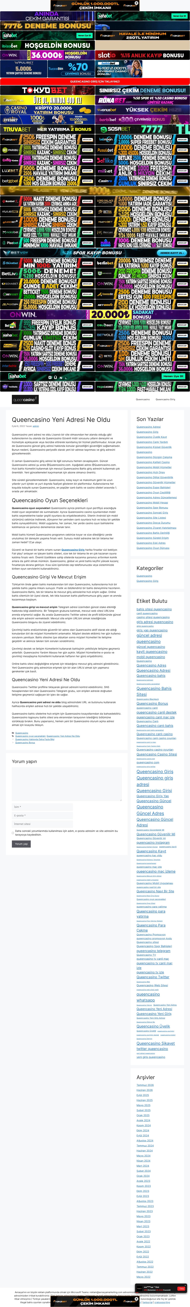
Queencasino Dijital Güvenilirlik (155, 477)
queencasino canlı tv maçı (146, 742)
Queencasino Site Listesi (151, 517)
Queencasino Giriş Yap (153, 796)
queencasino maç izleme (156, 871)
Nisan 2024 (143, 1160)
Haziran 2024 (145, 1150)
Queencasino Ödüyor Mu (146, 1022)
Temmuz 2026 (145, 1085)
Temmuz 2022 (145, 1266)
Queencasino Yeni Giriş (154, 1014)
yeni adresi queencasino (146, 1053)
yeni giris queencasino (151, 1057)
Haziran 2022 (145, 1271)
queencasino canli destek (156, 712)
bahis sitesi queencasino (154, 609)
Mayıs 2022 (143, 1276)
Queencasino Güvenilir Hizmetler (156, 482)
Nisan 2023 (143, 1221)
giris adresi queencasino (155, 622)
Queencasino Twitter (153, 977)
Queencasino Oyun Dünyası (153, 548)
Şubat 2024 (144, 1170)
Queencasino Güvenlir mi (151, 838)
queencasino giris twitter (146, 767)
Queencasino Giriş (165, 399)
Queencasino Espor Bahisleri (153, 487)
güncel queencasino (151, 647)
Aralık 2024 (143, 1120)
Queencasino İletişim (144, 1039)
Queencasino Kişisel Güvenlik (154, 447)
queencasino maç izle (149, 866)
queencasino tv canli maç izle (154, 965)
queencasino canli (147, 707)
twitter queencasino (152, 1049)
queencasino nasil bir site (149, 887)
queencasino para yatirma (152, 906)
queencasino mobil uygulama (147, 880)
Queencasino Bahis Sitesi (154, 691)
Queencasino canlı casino (155, 734)
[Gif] (95, 191)
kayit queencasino (152, 651)
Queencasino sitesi (148, 942)
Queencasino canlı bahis (155, 725)
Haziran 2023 (145, 1211)
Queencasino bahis (151, 675)
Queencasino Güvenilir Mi (156, 834)
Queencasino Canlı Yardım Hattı (148, 746)
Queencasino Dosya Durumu (153, 522)
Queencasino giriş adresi (155, 781)
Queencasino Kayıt (151, 851)
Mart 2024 (143, 1165)
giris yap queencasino (152, 630)
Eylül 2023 (143, 1196)
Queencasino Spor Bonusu (152, 507)
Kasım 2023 (144, 1186)
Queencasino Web (143, 982)
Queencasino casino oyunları (155, 749)
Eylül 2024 (143, 1135)
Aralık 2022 (143, 1241)
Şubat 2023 (144, 1231)
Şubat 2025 (144, 1110)
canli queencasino (147, 613)
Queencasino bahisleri (145, 680)
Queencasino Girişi (154, 790)
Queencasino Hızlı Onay (151, 472)
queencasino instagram (153, 842)
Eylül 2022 (143, 1256)
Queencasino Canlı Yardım (152, 442)
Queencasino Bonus (25, 742)
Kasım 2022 (144, 1246)
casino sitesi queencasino (153, 617)
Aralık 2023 (143, 1180)
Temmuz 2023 (145, 1206)
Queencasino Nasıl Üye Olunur (148, 896)
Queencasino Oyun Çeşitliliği (153, 492)
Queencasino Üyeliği (146, 1031)
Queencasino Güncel (154, 801)
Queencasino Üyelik (153, 1026)
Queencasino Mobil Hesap (152, 502)
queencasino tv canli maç (153, 958)
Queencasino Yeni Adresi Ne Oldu (63, 736)
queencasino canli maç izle (156, 717)
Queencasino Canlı (147, 721)
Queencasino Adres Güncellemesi (157, 497)
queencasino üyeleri (167, 1035)
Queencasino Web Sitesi (152, 985)
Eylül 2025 (143, 1095)
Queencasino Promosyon (151, 934)
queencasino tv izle (150, 972)
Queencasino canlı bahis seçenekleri (150, 730)
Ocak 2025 (143, 1115)
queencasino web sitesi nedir (148, 990)
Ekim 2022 (143, 1251)
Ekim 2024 (143, 1130)
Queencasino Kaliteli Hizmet (147, 847)
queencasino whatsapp (148, 997)
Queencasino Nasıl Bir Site (155, 891)
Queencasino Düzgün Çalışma (154, 457)
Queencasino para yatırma (151, 913)
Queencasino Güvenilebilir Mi (150, 830)
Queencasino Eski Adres (151, 543)
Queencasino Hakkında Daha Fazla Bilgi (34, 739)
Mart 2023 (143, 1226)
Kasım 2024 (144, 1125)
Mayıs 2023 (144, 1216)
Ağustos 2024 (145, 1140)
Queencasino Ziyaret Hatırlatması (156, 527)
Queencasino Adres (151, 665)
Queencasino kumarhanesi (146, 863)
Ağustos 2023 (145, 1201)
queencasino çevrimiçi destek (148, 1035)
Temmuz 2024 (145, 1145)
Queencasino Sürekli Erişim (153, 537)
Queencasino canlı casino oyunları (156, 738)
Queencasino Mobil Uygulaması (155, 883)
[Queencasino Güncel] (25, 399)
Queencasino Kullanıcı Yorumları (148, 860)
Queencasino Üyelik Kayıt (152, 437)
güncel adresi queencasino (149, 638)
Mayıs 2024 (144, 1155)
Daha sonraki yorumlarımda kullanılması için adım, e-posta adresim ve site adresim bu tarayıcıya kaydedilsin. (66, 832)
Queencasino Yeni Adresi (154, 1009)
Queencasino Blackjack (148, 699)
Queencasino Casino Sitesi (157, 754)
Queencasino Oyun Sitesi (146, 903)
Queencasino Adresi (149, 426)
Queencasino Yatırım (144, 1005)
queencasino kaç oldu (149, 855)
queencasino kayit (167, 847)
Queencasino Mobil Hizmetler (154, 467)
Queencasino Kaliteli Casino (153, 462)
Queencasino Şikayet (156, 1043)
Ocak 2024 (143, 1175)
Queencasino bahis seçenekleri (148, 684)
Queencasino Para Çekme (151, 927)
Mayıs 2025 (143, 1105)
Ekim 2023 (143, 1191)
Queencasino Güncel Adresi (155, 822)
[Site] (47, 139)
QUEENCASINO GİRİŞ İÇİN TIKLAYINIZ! (95, 81)
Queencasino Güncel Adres (150, 810)
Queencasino (143, 399)
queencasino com (148, 762)
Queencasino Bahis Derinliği (153, 532)
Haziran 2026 (145, 1090)
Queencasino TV (146, 954)
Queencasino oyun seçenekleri (30, 736)
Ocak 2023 (143, 1236)
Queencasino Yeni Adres (165, 1005)
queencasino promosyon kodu (154, 938)
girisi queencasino (145, 626)
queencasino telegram (153, 951)
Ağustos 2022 (145, 1261)
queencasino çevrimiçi (165, 1031)
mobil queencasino (151, 657)
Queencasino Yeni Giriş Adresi (151, 1018)
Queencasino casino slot (146, 759)
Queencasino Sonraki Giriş (152, 512)
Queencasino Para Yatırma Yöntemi (150, 921)
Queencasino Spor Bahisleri (154, 946)
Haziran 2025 (145, 1100)
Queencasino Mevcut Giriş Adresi (149, 876)
